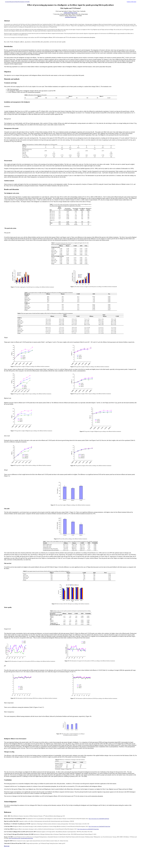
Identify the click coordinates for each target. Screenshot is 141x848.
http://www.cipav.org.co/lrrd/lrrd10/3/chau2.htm (88, 829)
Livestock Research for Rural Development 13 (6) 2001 (17, 1)
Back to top (6, 846)
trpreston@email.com (70, 17)
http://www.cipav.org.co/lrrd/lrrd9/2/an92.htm (99, 818)
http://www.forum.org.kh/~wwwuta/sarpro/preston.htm (21, 838)
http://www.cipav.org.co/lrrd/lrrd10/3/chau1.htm (99, 826)
